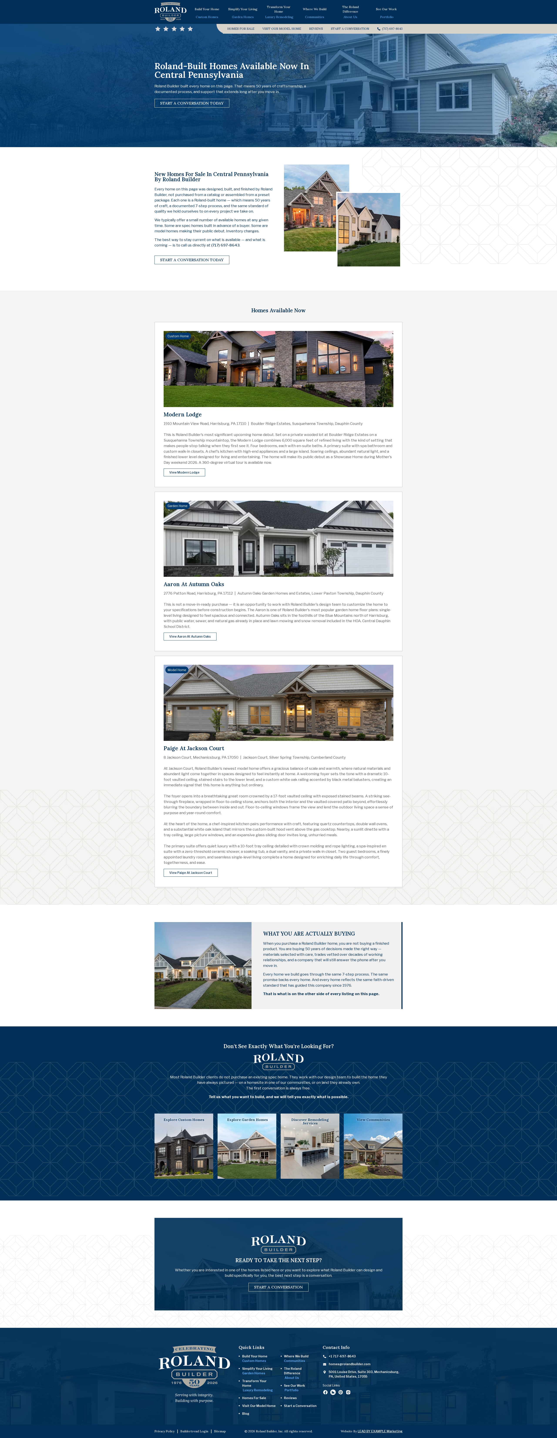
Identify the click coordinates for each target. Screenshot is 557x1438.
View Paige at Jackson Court (190, 872)
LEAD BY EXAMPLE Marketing (380, 1431)
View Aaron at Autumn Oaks (190, 636)
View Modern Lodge (184, 472)
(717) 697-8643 (225, 245)
